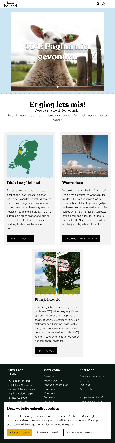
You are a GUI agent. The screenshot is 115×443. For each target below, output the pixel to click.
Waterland (50, 401)
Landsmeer (50, 389)
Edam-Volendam (53, 380)
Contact (84, 380)
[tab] (58, 87)
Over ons (85, 385)
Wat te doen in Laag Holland (81, 238)
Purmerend (50, 397)
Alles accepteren (19, 432)
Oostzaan (49, 393)
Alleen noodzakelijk (48, 432)
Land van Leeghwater (56, 385)
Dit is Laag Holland (20, 238)
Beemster (49, 376)
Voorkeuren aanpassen (79, 432)
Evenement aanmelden (92, 376)
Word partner (87, 389)
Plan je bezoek (46, 351)
